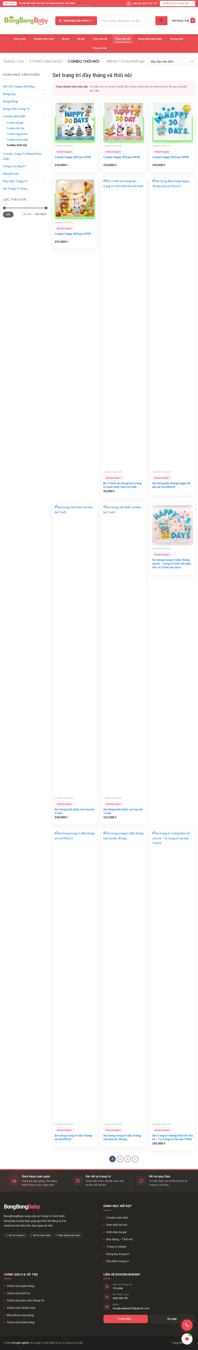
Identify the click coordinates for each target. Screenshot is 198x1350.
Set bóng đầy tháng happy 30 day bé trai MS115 (171, 485)
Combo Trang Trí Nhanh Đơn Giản (22, 156)
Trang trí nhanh (116, 1246)
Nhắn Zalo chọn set (177, 3)
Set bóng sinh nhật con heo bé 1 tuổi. (123, 811)
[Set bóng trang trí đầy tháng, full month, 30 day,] (123, 976)
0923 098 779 (120, 1298)
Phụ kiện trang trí (117, 1261)
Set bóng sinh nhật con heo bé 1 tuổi (74, 811)
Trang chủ (13, 61)
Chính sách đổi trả (18, 1293)
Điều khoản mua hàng (20, 1315)
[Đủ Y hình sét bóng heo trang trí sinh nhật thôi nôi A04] (123, 323)
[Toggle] (45, 93)
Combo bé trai (15, 128)
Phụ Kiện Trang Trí (15, 181)
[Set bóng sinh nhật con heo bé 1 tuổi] (75, 650)
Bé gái (81, 38)
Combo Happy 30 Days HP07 (73, 233)
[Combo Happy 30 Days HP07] (75, 198)
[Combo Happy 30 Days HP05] (172, 122)
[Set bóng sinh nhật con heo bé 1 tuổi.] (123, 650)
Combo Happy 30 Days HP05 (170, 157)
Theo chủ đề (100, 38)
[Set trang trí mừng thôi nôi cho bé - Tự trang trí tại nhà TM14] (172, 976)
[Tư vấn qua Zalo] (187, 1339)
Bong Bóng (10, 101)
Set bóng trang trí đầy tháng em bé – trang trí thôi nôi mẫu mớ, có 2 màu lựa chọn (171, 563)
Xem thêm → (84, 3)
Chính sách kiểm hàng (21, 1322)
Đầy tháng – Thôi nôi (119, 1239)
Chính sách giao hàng (20, 1285)
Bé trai (65, 38)
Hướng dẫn (176, 38)
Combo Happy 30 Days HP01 (73, 157)
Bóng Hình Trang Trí (16, 109)
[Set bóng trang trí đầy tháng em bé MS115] (75, 976)
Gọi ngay (172, 1318)
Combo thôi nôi (17, 145)
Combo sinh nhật (44, 38)
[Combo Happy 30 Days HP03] (123, 122)
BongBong (22, 1206)
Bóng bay (9, 94)
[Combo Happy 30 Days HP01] (75, 122)
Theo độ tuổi (122, 38)
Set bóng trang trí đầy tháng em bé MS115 (73, 1137)
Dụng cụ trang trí (14, 166)
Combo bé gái (15, 122)
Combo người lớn (17, 133)
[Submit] (161, 20)
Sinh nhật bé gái (116, 1232)
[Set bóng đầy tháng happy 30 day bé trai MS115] (172, 323)
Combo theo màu (17, 139)
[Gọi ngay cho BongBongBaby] (187, 1325)
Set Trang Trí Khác (15, 188)
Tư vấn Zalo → (126, 1318)
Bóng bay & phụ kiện (150, 38)
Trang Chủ (20, 38)
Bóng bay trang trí (118, 1254)
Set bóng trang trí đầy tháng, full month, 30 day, (122, 1137)
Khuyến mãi (100, 48)
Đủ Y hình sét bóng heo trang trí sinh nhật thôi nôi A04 (122, 485)
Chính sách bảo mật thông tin (25, 1300)
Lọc (8, 214)
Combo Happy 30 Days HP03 (121, 157)
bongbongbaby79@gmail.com (131, 1308)
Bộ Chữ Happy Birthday (19, 86)
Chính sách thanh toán (21, 1307)
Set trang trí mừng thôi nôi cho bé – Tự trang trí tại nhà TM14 (172, 1137)
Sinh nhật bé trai (116, 1224)
